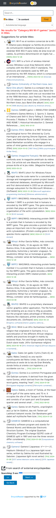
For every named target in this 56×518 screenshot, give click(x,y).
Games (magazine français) (24, 155)
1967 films (33, 148)
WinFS (14, 172)
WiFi (13, 61)
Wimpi (14, 241)
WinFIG (14, 304)
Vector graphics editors (33, 323)
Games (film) (17, 130)
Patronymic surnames (42, 385)
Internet (48, 77)
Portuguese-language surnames (19, 385)
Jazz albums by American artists (37, 106)
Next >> (29, 477)
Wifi (13, 41)
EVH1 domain (17, 214)
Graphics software (14, 323)
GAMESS (15, 421)
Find (46, 19)
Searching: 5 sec (9, 473)
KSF (44, 497)
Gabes (14, 390)
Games (14, 110)
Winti (13, 327)
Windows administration (36, 194)
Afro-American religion (32, 346)
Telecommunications (15, 80)
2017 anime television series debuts (27, 459)
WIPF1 (14, 198)
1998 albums (17, 106)
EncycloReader (17, 497)
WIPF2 (14, 264)
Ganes (14, 407)
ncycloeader (18, 3)
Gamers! (15, 446)
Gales (14, 353)
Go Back (10, 483)
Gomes (14, 372)
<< (8, 477)
